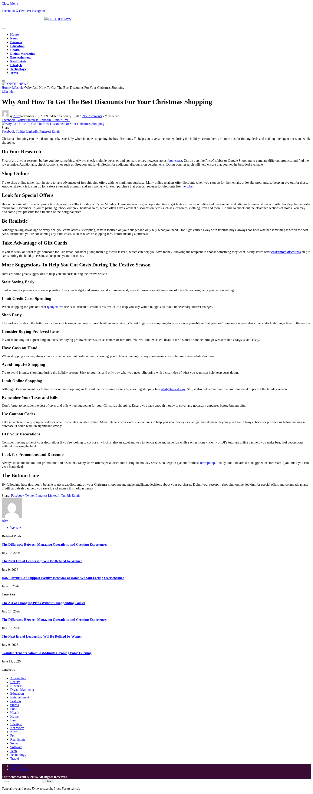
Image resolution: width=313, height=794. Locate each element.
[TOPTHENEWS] (36, 19)
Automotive (18, 678)
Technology (18, 69)
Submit (48, 781)
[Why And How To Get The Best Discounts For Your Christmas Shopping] (53, 124)
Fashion (15, 701)
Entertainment (20, 57)
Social (14, 743)
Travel (14, 72)
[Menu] (3, 28)
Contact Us (17, 766)
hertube (187, 186)
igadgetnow (55, 307)
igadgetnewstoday (173, 389)
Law (13, 720)
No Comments (92, 116)
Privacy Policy (20, 769)
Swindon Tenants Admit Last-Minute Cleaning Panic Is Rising (47, 653)
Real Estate (18, 61)
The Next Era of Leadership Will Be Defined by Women (42, 561)
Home (14, 34)
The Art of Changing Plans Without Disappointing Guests (43, 603)
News (14, 38)
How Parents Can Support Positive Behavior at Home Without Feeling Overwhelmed (63, 578)
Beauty (15, 682)
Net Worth (17, 728)
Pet (12, 735)
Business (16, 42)
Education (17, 46)
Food (13, 709)
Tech (13, 751)
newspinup (207, 463)
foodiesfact (174, 160)
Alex (16, 116)
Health (15, 50)
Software (16, 747)
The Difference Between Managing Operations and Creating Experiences (54, 544)
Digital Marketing (22, 53)
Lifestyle (16, 65)
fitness (14, 705)
